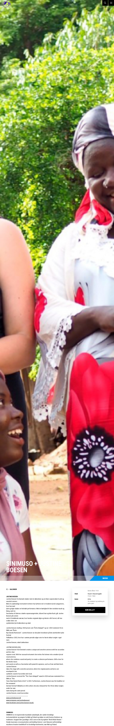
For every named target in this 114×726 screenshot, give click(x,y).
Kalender (13, 589)
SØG (105, 3)
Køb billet (90, 610)
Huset (7, 4)
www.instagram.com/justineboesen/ (18, 700)
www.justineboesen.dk (13, 698)
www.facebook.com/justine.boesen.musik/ (20, 703)
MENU (111, 3)
